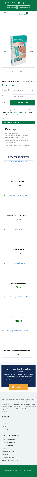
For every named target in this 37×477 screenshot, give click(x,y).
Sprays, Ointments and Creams (9, 457)
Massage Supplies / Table (7, 451)
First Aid (3, 448)
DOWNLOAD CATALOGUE (24, 7)
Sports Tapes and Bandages (8, 439)
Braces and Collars (6, 454)
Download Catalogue (6, 430)
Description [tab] (7, 119)
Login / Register (11, 7)
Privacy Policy (11, 468)
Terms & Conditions (23, 468)
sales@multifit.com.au (26, 3)
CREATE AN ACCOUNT (20, 112)
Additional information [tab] (11, 122)
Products (3, 424)
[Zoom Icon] (18, 50)
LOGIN (9, 112)
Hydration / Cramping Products (9, 460)
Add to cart (22, 103)
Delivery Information (11, 470)
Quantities (5, 96)
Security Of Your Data (25, 470)
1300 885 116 (11, 3)
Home (3, 421)
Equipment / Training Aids (8, 442)
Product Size (6, 90)
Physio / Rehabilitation (7, 445)
